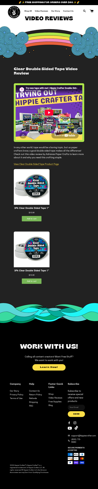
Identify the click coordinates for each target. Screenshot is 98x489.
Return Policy (35, 394)
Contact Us (68, 11)
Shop (51, 394)
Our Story (55, 11)
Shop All (28, 11)
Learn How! (49, 367)
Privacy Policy (16, 394)
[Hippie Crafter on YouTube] (70, 428)
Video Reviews (41, 11)
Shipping (33, 402)
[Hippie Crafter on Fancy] (76, 428)
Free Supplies (55, 401)
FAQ (31, 405)
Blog (50, 405)
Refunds (33, 398)
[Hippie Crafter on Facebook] (69, 423)
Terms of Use (16, 398)
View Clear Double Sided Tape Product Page (36, 164)
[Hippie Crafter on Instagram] (75, 423)
